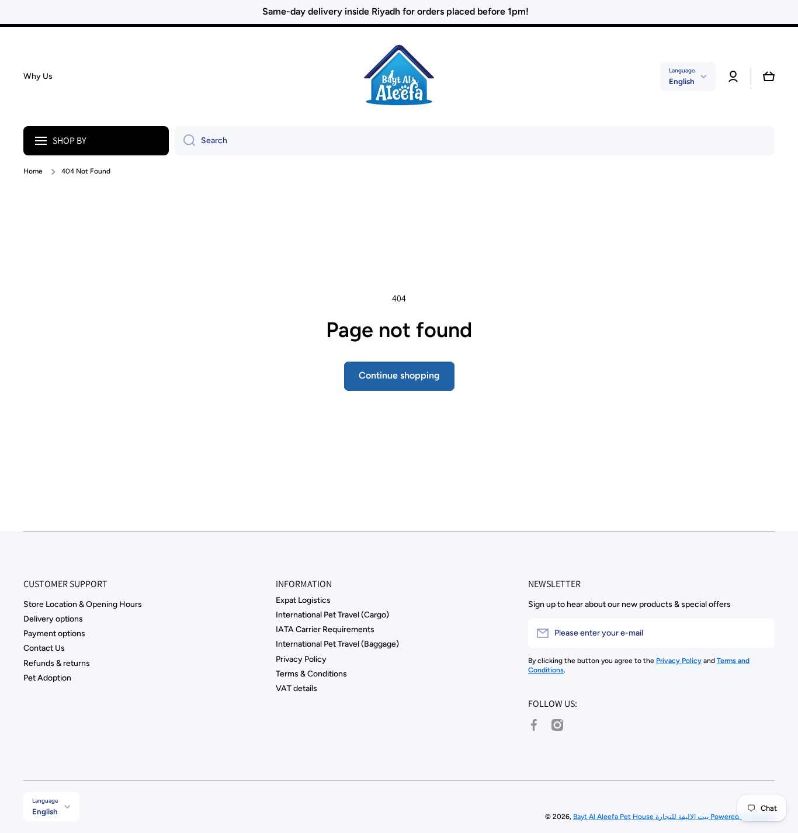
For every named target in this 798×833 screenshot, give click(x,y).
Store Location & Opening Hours (82, 604)
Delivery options (53, 619)
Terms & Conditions (311, 674)
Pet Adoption (47, 678)
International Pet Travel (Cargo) (332, 615)
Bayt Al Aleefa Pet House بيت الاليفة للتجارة (641, 817)
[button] (769, 76)
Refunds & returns (56, 663)
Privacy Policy (301, 659)
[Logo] (399, 76)
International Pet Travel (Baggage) (337, 644)
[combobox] (475, 140)
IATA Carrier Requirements (325, 629)
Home (33, 171)
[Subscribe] (760, 633)
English (682, 81)
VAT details (296, 688)
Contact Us (44, 648)
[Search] (185, 140)
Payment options (54, 633)
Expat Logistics (303, 600)
